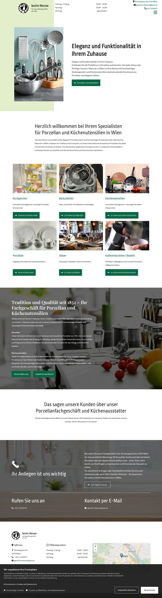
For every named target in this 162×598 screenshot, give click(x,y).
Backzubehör (66, 198)
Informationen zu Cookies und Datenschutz (20, 584)
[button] (132, 12)
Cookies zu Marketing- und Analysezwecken (46, 590)
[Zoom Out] (95, 550)
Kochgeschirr (20, 198)
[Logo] (27, 8)
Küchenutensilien (115, 198)
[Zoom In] (95, 546)
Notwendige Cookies (15, 590)
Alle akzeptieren (149, 590)
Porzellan (18, 255)
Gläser (62, 255)
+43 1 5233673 (152, 8)
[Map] (121, 558)
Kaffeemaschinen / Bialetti (120, 255)
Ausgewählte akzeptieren (127, 590)
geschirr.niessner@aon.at (146, 5)
